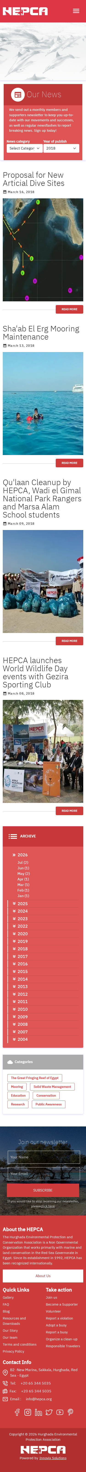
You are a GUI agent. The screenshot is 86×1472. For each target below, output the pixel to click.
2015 (23, 971)
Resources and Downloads (14, 1321)
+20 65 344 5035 (36, 1383)
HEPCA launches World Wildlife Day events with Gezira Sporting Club (35, 672)
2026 (23, 855)
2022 (23, 926)
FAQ (6, 1304)
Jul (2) (22, 862)
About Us (43, 1276)
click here (48, 1206)
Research (18, 1104)
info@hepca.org (39, 1399)
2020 (23, 934)
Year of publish (55, 141)
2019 (23, 941)
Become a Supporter (62, 1304)
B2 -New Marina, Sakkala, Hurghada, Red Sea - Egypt (44, 1372)
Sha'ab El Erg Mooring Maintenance (41, 333)
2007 (23, 1032)
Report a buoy (57, 1332)
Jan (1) (23, 896)
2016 (23, 964)
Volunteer (53, 1311)
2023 (23, 919)
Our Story (10, 1330)
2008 (23, 1024)
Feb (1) (23, 890)
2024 (23, 911)
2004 (23, 1039)
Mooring (17, 1086)
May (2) (23, 873)
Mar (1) (23, 885)
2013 (23, 986)
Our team (10, 1337)
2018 (23, 949)
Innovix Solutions (53, 1458)
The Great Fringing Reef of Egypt (34, 1078)
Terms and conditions (19, 1344)
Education (18, 1095)
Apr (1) (23, 879)
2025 (23, 904)
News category (18, 141)
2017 (23, 956)
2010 (23, 1009)
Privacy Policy (13, 1351)
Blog (6, 1311)
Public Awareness (49, 1104)
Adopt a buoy (56, 1325)
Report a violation (59, 1318)
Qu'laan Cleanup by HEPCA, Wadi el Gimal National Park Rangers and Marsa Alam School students (42, 498)
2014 (23, 979)
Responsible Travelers (63, 1346)
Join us (51, 1297)
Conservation (46, 1095)
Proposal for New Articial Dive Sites (34, 179)
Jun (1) (23, 868)
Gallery (8, 1297)
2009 (23, 1017)
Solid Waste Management (52, 1086)
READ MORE (69, 309)
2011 (23, 1001)
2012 (23, 994)
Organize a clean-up (62, 1339)
